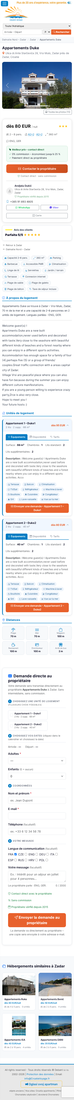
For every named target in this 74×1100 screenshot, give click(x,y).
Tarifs (56, 437)
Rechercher (62, 31)
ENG (32, 854)
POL (42, 860)
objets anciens (16, 1091)
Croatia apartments (45, 1091)
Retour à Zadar (14, 245)
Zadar (33, 39)
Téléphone (22, 824)
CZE (21, 854)
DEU (42, 854)
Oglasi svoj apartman (43, 1084)
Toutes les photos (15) (59, 112)
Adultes (14, 753)
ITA (52, 854)
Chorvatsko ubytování (25, 1094)
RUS (21, 860)
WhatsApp (24, 207)
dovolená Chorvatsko (48, 1094)
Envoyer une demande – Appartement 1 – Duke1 (39, 508)
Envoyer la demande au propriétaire (39, 920)
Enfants (20, 769)
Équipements (18, 437)
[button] (37, 233)
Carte (38, 215)
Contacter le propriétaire (39, 168)
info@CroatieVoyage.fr (37, 1078)
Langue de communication (32, 848)
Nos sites (30, 1091)
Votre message (25, 867)
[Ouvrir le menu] (4, 3)
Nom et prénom (20, 793)
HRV (32, 860)
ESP (11, 860)
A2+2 (31, 134)
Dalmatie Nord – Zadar (14, 39)
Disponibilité (39, 437)
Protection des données (40, 1074)
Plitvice (60, 1091)
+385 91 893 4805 (21, 201)
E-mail (13, 809)
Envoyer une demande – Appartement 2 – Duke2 (39, 607)
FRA (11, 854)
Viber (56, 207)
